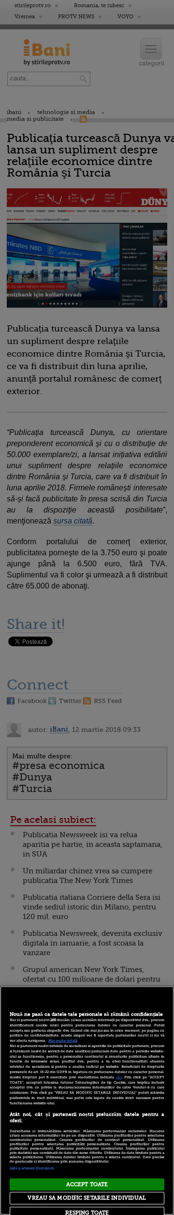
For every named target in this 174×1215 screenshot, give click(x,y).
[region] (87, 1100)
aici (119, 1077)
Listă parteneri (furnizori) (32, 1168)
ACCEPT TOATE (87, 1184)
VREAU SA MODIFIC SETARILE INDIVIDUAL (87, 1198)
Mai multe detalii (62, 1041)
